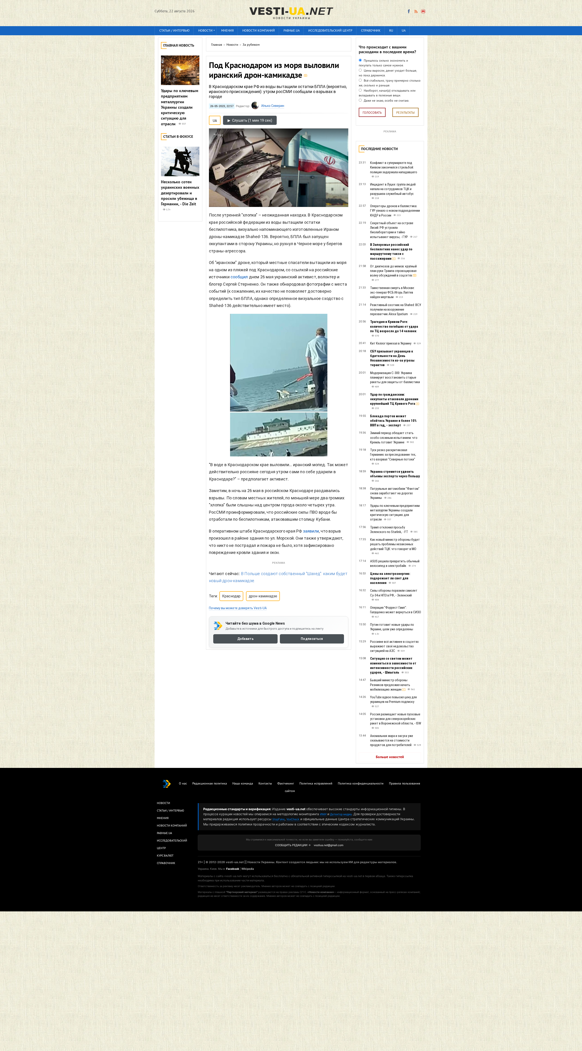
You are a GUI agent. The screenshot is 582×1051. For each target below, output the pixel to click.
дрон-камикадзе (263, 596)
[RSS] (415, 11)
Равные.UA (291, 31)
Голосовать (372, 113)
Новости (205, 31)
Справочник (371, 31)
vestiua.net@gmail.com (328, 845)
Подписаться (312, 639)
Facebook (232, 868)
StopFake (278, 819)
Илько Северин (272, 106)
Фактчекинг (285, 784)
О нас (183, 784)
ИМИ (323, 814)
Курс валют (165, 856)
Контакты (265, 784)
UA (404, 31)
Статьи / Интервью (170, 811)
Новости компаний (258, 31)
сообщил (239, 276)
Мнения (227, 31)
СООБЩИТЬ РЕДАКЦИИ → (293, 845)
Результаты (405, 113)
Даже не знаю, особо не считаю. (386, 101)
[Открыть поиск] (423, 11)
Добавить (245, 639)
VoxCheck (292, 819)
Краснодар (231, 596)
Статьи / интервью (174, 31)
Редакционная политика (209, 784)
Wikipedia (247, 868)
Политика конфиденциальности (361, 784)
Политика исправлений (315, 784)
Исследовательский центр (330, 31)
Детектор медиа (341, 814)
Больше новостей (390, 757)
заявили (311, 531)
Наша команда (242, 784)
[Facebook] (408, 11)
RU (391, 31)
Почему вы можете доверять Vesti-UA (238, 608)
